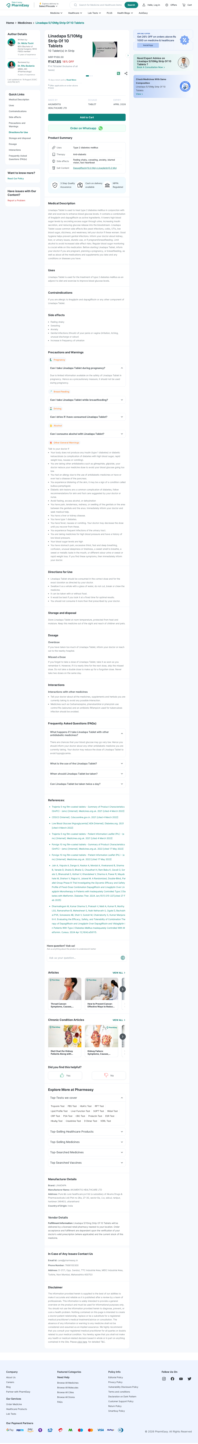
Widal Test (112, 1111)
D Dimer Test (90, 1121)
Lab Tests (93, 13)
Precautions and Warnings (17, 125)
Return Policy (115, 1406)
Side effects (15, 117)
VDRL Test (105, 1121)
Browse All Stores (66, 1397)
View (138, 94)
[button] (104, 5)
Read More (71, 80)
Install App (148, 45)
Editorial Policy (115, 1377)
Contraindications (18, 111)
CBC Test (80, 1116)
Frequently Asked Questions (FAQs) (18, 157)
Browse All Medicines (67, 1382)
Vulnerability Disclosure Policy (123, 1387)
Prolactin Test (95, 1116)
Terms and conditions (119, 1391)
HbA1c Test (86, 1106)
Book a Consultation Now (150, 67)
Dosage (13, 144)
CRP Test (55, 1116)
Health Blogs (123, 13)
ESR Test (109, 1116)
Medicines (25, 22)
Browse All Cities (65, 1392)
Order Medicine (14, 1404)
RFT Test (99, 1106)
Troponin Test (58, 1106)
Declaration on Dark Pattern (122, 1396)
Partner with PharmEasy (18, 1391)
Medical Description (19, 99)
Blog (8, 1387)
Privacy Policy (115, 1382)
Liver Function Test (80, 1111)
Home (10, 22)
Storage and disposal (20, 138)
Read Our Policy (16, 178)
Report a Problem (16, 200)
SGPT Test (98, 1111)
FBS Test (72, 1106)
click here (82, 1341)
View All (118, 972)
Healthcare (73, 13)
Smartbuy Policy (116, 1411)
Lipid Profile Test (59, 1111)
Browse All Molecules (67, 1387)
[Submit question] (123, 958)
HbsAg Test (56, 1121)
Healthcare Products (16, 1409)
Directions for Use (18, 132)
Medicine (55, 13)
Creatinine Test (73, 1121)
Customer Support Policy (120, 1401)
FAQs (59, 1402)
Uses (11, 105)
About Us (10, 1377)
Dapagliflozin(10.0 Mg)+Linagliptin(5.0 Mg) (95, 168)
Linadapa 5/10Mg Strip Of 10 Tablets (60, 22)
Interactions (15, 150)
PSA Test (67, 1116)
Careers (10, 1382)
